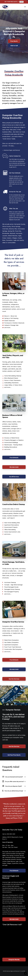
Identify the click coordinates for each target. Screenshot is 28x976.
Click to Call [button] (14, 45)
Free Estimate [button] (14, 457)
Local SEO (23, 971)
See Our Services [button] (14, 679)
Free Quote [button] (14, 41)
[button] (25, 7)
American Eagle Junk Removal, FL (13, 971)
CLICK (21, 1)
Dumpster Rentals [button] (14, 959)
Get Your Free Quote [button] (14, 755)
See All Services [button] (14, 476)
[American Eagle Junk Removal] (5, 7)
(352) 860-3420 (11, 834)
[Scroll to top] (25, 973)
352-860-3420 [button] (14, 467)
